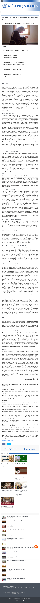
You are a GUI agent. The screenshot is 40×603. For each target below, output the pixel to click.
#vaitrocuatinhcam (9, 440)
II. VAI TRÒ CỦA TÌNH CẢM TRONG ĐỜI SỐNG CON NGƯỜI (15, 50)
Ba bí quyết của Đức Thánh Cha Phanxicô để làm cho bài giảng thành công (29, 449)
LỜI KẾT (4, 76)
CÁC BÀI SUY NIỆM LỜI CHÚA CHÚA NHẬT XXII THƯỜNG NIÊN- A (17, 560)
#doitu (3, 440)
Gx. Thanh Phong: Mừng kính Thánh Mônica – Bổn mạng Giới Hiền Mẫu (17, 516)
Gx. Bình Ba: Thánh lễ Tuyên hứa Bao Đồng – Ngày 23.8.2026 (16, 578)
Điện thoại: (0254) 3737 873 (7, 588)
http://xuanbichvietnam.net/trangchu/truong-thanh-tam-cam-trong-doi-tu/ (21, 436)
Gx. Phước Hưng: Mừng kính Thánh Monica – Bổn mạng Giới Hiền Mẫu (17, 525)
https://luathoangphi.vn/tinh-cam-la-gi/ (26, 391)
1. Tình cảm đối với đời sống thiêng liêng (13, 67)
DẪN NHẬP (5, 46)
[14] (34, 312)
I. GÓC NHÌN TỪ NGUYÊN (8, 48)
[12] (28, 271)
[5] (27, 156)
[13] (34, 294)
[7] (16, 182)
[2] (24, 120)
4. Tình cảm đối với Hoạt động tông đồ (12, 74)
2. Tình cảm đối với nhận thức (10, 55)
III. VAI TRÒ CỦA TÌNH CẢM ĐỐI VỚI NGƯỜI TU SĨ (13, 64)
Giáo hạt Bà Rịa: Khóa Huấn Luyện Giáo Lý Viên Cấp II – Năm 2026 (16, 551)
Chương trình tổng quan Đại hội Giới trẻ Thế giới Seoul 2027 (15, 538)
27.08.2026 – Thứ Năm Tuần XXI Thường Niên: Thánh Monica (16, 569)
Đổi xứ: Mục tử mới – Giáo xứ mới (20, 463)
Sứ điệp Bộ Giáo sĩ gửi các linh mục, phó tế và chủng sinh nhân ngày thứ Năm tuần (7, 507)
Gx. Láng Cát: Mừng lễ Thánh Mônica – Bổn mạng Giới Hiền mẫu (16, 529)
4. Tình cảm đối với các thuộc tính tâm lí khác (14, 60)
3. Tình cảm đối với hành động (10, 57)
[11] (9, 261)
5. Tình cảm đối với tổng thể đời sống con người (14, 62)
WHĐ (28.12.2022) (34, 381)
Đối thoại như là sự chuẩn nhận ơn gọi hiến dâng (11, 449)
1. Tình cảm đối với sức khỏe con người (12, 52)
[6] (20, 167)
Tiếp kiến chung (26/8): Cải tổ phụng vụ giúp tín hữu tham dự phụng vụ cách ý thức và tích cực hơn (21, 547)
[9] (36, 225)
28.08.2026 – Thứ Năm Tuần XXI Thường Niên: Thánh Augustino (16, 520)
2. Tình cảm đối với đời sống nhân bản (12, 69)
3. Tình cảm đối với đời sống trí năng (12, 71)
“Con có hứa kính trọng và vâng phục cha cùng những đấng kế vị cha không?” (21, 477)
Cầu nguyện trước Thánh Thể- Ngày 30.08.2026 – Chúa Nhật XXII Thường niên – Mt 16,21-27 (20, 556)
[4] (24, 139)
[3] (23, 124)
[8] (34, 204)
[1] (27, 99)
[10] (29, 242)
